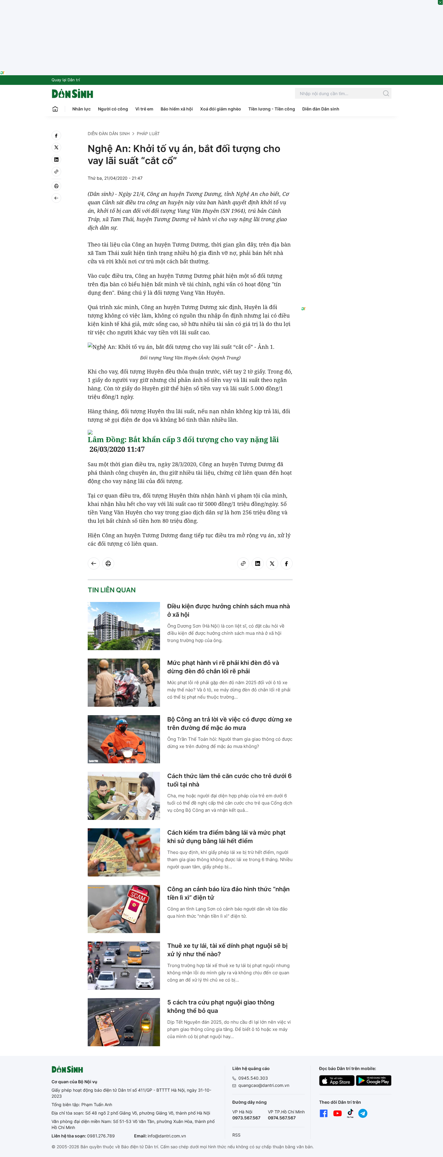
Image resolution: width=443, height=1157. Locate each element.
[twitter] (56, 147)
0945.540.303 (253, 1078)
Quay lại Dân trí (66, 79)
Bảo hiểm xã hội (177, 108)
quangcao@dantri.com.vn (263, 1085)
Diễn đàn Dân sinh (320, 108)
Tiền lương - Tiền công (271, 108)
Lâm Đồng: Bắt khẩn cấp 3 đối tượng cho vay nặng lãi (183, 439)
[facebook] (56, 135)
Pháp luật (148, 133)
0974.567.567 (282, 1117)
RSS (236, 1134)
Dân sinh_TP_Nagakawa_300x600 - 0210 (346, 137)
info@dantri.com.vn (167, 1135)
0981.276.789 (101, 1135)
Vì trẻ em (144, 108)
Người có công (113, 108)
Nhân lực (81, 108)
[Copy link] (56, 171)
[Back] (56, 198)
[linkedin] (56, 159)
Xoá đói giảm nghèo (220, 108)
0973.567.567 (246, 1117)
